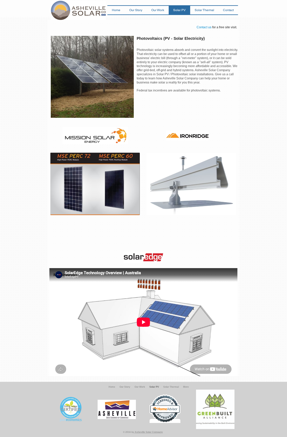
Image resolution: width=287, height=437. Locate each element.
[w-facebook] (234, 3)
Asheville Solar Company (148, 432)
